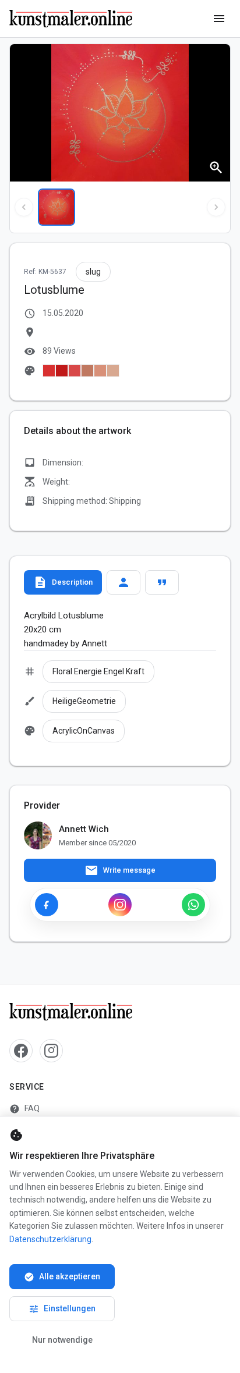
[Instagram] (120, 904)
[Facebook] (46, 904)
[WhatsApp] (193, 904)
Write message (120, 870)
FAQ (24, 1109)
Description (63, 582)
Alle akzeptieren (62, 1277)
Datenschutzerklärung (50, 1239)
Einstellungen (62, 1309)
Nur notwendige (62, 1339)
